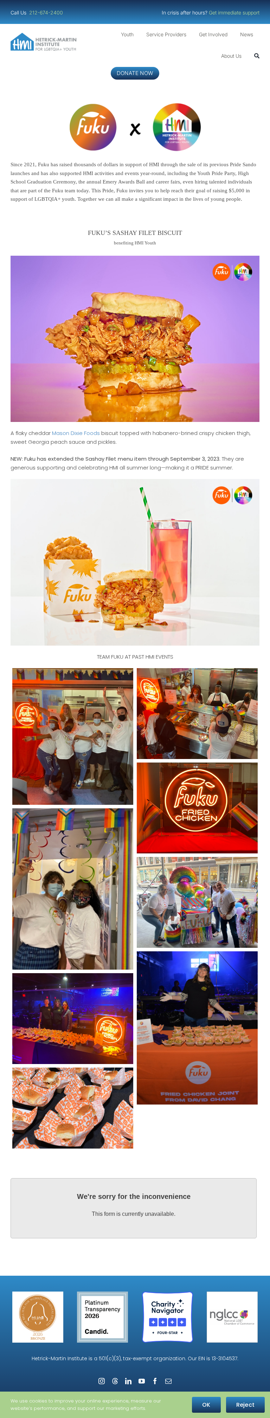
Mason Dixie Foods (76, 433)
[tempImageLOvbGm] (197, 902)
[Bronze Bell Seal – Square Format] (37, 1294)
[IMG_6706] (197, 713)
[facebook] (155, 1381)
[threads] (115, 1381)
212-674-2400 (46, 12)
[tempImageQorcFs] (72, 736)
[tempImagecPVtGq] (72, 1018)
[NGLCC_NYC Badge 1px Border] (232, 1294)
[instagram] (101, 1381)
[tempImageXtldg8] (72, 889)
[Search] (256, 56)
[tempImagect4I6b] (197, 808)
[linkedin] (128, 1381)
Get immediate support (234, 12)
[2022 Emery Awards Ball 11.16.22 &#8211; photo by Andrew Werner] (197, 1028)
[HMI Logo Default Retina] (44, 35)
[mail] (168, 1381)
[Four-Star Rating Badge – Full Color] (167, 1294)
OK (206, 1405)
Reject (245, 1405)
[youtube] (142, 1381)
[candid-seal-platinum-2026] (102, 1294)
